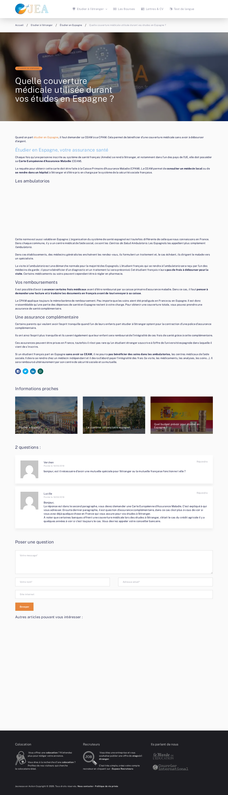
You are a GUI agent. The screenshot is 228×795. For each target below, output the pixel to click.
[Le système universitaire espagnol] (114, 415)
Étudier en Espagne (29, 68)
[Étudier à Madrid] (46, 415)
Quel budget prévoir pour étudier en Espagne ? (177, 426)
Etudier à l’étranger (90, 9)
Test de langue (183, 9)
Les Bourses (126, 9)
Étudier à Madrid (29, 427)
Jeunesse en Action (25, 786)
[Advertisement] (114, 211)
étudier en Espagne (46, 137)
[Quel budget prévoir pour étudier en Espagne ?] (182, 415)
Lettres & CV (154, 9)
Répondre (202, 461)
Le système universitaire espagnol (108, 427)
